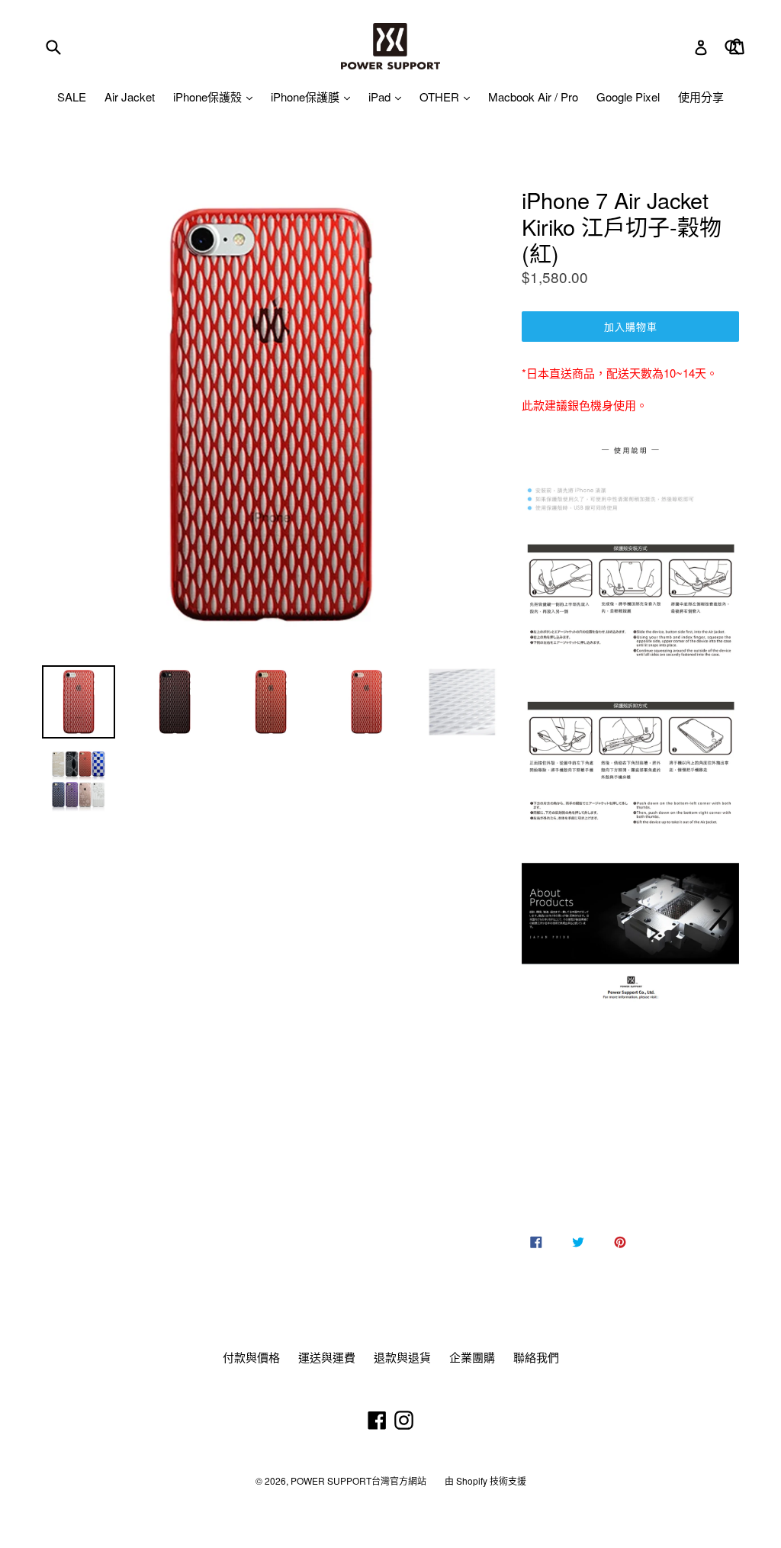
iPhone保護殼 (209, 97)
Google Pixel (628, 97)
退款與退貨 (402, 1357)
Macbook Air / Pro (533, 97)
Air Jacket (129, 97)
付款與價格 (251, 1357)
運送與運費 (326, 1357)
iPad (381, 97)
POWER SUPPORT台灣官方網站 (358, 1480)
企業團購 (472, 1357)
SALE (71, 97)
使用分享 (701, 97)
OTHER (440, 97)
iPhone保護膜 (306, 97)
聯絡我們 (536, 1357)
